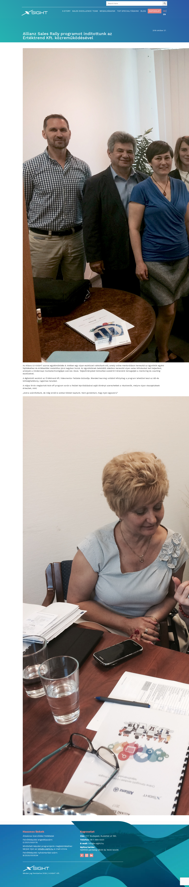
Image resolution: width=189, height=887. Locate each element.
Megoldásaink (107, 11)
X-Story (66, 11)
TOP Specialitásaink (128, 11)
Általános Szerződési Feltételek (38, 836)
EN (164, 14)
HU (164, 11)
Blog (143, 11)
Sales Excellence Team (85, 11)
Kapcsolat (154, 11)
